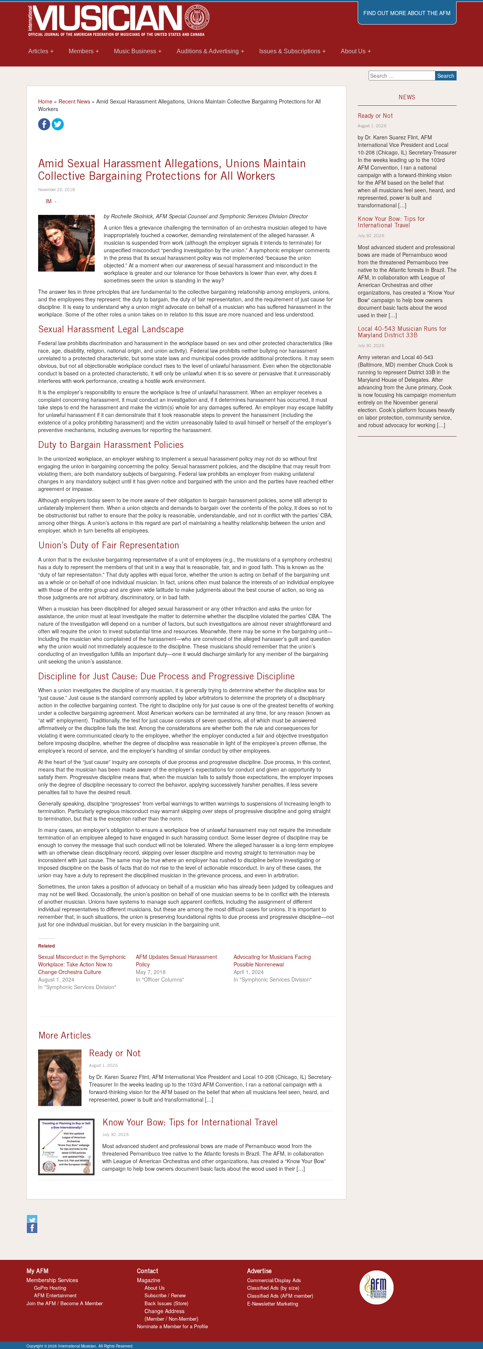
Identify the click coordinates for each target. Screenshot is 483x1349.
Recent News (74, 101)
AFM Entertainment (55, 1295)
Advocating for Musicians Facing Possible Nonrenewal (272, 960)
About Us (155, 1287)
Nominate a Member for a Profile (172, 1326)
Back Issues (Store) (166, 1303)
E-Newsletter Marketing (272, 1303)
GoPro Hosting (50, 1287)
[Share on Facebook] (44, 123)
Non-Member (183, 1318)
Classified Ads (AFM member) (280, 1295)
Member (155, 1318)
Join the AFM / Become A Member (64, 1303)
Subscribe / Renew (165, 1295)
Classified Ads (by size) (273, 1287)
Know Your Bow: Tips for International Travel (190, 1123)
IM (49, 201)
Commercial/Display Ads (274, 1280)
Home (45, 101)
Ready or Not (115, 1054)
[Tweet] (58, 123)
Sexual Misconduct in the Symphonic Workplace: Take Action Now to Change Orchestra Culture (82, 964)
